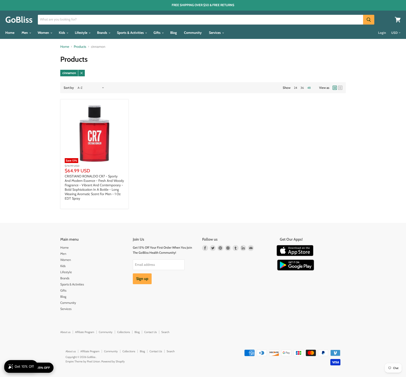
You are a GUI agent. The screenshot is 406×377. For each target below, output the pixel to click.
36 (302, 88)
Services (215, 33)
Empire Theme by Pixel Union (83, 361)
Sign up (142, 278)
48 (309, 88)
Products (80, 47)
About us (65, 332)
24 (295, 88)
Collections (123, 332)
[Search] (368, 20)
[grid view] (335, 88)
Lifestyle (81, 33)
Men (25, 33)
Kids (62, 33)
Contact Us (150, 332)
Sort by (69, 88)
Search (165, 332)
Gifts (157, 33)
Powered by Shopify (113, 361)
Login (382, 33)
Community (193, 33)
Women (44, 33)
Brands (102, 33)
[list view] (340, 88)
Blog (173, 33)
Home (9, 33)
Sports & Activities (131, 33)
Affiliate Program (84, 332)
